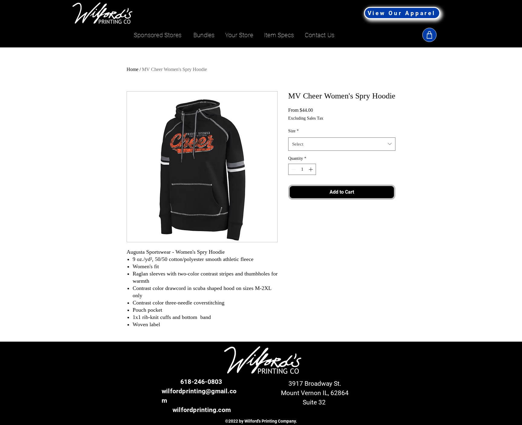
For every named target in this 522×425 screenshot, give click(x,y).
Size (293, 131)
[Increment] (311, 169)
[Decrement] (293, 169)
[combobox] (341, 144)
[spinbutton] (302, 169)
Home (132, 69)
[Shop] (429, 35)
